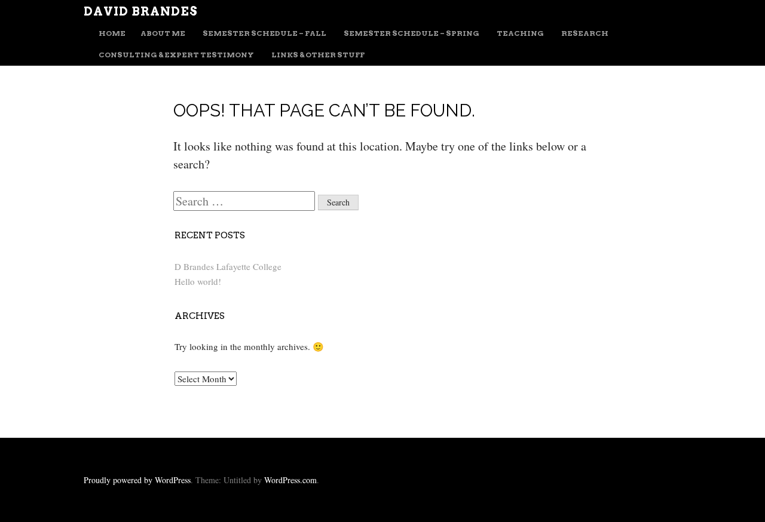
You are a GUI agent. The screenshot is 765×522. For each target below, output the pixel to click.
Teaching (520, 33)
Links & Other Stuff (318, 54)
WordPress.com (290, 480)
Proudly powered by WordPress (137, 480)
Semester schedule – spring (411, 33)
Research (584, 33)
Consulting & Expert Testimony (176, 54)
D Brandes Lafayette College (228, 266)
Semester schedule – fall (264, 33)
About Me (162, 33)
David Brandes (141, 11)
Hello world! (198, 281)
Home (112, 33)
